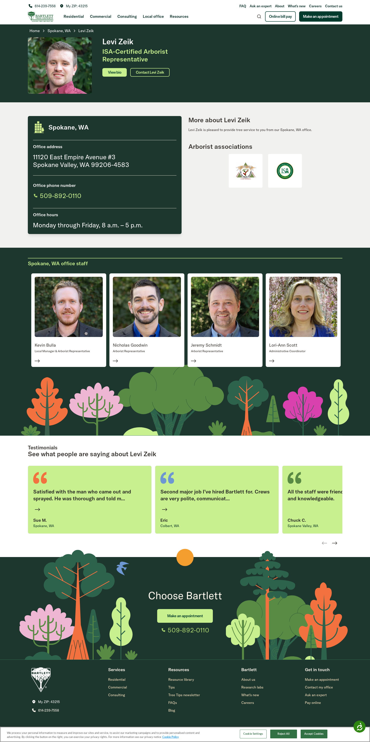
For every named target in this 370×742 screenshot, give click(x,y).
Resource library (181, 679)
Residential (74, 16)
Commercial (100, 16)
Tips (171, 687)
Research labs (252, 687)
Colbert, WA (169, 526)
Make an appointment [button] (322, 679)
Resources (179, 16)
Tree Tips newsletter (184, 695)
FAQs (172, 702)
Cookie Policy (170, 737)
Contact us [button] (333, 6)
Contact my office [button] (319, 687)
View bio (114, 72)
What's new (297, 6)
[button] (73, 6)
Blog (171, 710)
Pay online (313, 702)
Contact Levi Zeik (150, 72)
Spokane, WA (43, 526)
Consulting (127, 16)
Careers (315, 6)
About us (248, 679)
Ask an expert (261, 6)
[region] (185, 734)
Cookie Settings (253, 734)
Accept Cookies (314, 734)
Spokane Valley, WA (303, 526)
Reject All (283, 734)
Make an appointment (321, 16)
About (279, 6)
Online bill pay (280, 16)
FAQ (242, 6)
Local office (153, 16)
